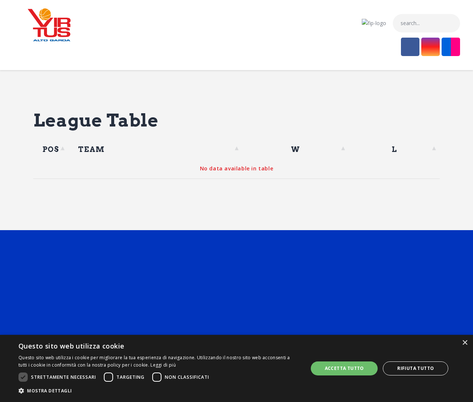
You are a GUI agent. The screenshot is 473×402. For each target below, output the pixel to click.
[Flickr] (451, 47)
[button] (159, 391)
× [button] (464, 343)
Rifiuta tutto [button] (415, 368)
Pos (50, 149)
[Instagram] (430, 47)
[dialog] (236, 368)
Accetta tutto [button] (344, 368)
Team (91, 149)
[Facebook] (410, 47)
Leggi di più (163, 365)
